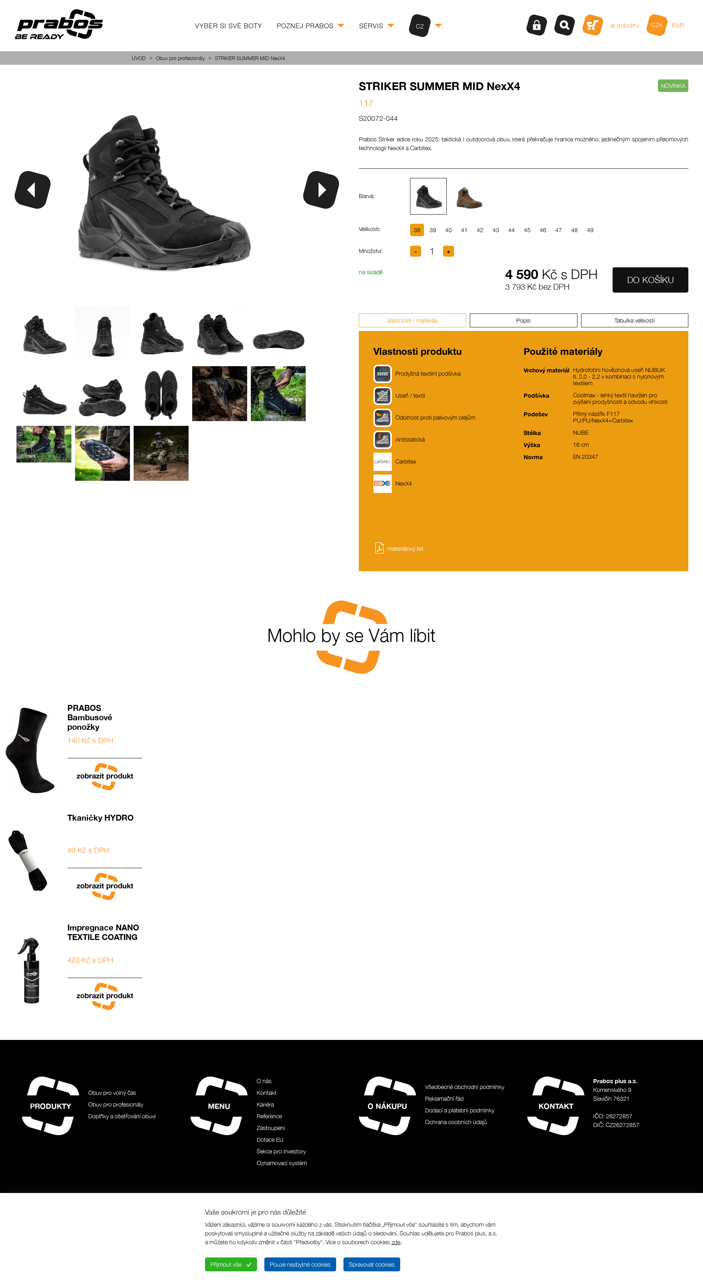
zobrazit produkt (105, 775)
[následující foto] (321, 190)
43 (495, 230)
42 (480, 230)
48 (574, 230)
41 (464, 230)
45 (527, 230)
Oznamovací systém (282, 1163)
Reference (269, 1116)
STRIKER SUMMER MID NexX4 (250, 58)
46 (543, 230)
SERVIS (371, 26)
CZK (657, 25)
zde (395, 1242)
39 (432, 230)
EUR (678, 25)
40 (448, 230)
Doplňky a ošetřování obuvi (122, 1116)
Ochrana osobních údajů (456, 1122)
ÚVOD (139, 58)
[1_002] (160, 297)
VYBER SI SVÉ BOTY (228, 26)
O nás (264, 1081)
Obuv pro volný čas (112, 1092)
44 (511, 230)
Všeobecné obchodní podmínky (464, 1087)
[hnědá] (468, 196)
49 (590, 230)
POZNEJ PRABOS (305, 26)
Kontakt (266, 1092)
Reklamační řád (444, 1098)
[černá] (428, 196)
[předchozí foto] (33, 190)
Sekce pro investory (281, 1151)
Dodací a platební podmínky (459, 1110)
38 (417, 230)
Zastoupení (271, 1128)
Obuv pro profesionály (180, 58)
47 (558, 230)
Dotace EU (270, 1139)
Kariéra (265, 1104)
